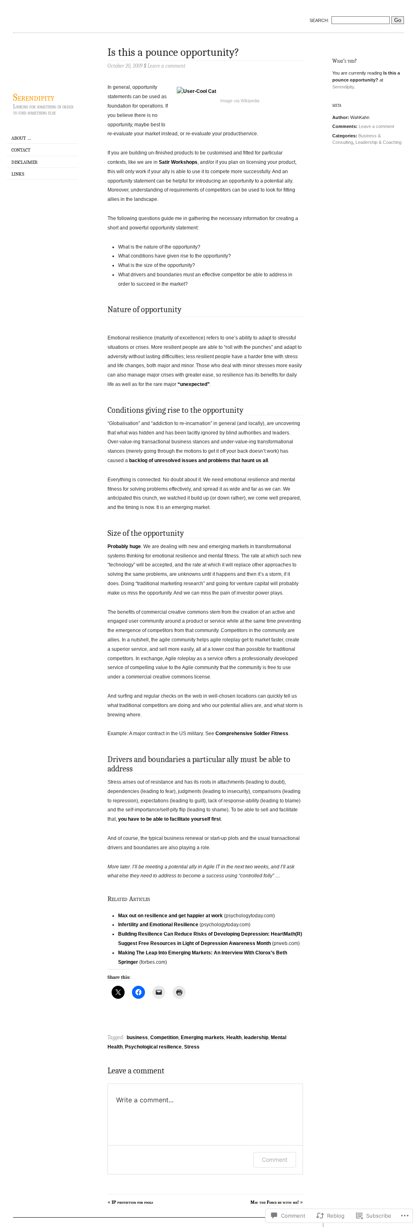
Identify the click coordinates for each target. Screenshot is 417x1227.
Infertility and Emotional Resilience (158, 924)
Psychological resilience (153, 1047)
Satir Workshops (178, 162)
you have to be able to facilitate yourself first (169, 819)
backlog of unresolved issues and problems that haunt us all (198, 460)
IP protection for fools (132, 1202)
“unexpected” (194, 384)
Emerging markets (202, 1037)
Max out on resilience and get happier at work (170, 916)
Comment (275, 1159)
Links (17, 174)
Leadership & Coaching (379, 142)
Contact (21, 150)
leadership (256, 1037)
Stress (192, 1047)
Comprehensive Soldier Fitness (251, 733)
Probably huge (124, 546)
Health (233, 1037)
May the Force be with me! (274, 1202)
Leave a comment (376, 126)
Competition (164, 1037)
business (137, 1037)
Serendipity (33, 97)
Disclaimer (24, 162)
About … (21, 138)
